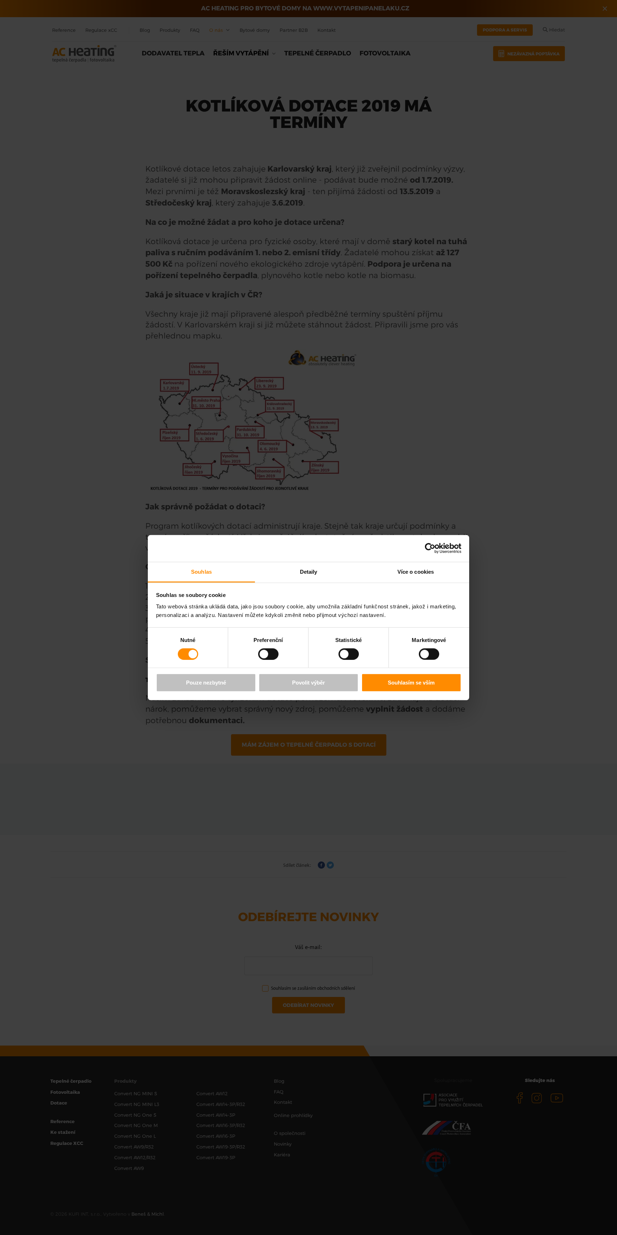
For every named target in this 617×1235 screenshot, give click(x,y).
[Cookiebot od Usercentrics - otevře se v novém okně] (430, 548)
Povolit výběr (308, 683)
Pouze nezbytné (206, 683)
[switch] (268, 654)
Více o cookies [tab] (415, 571)
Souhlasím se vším (411, 683)
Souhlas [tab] (201, 571)
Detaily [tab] (308, 571)
